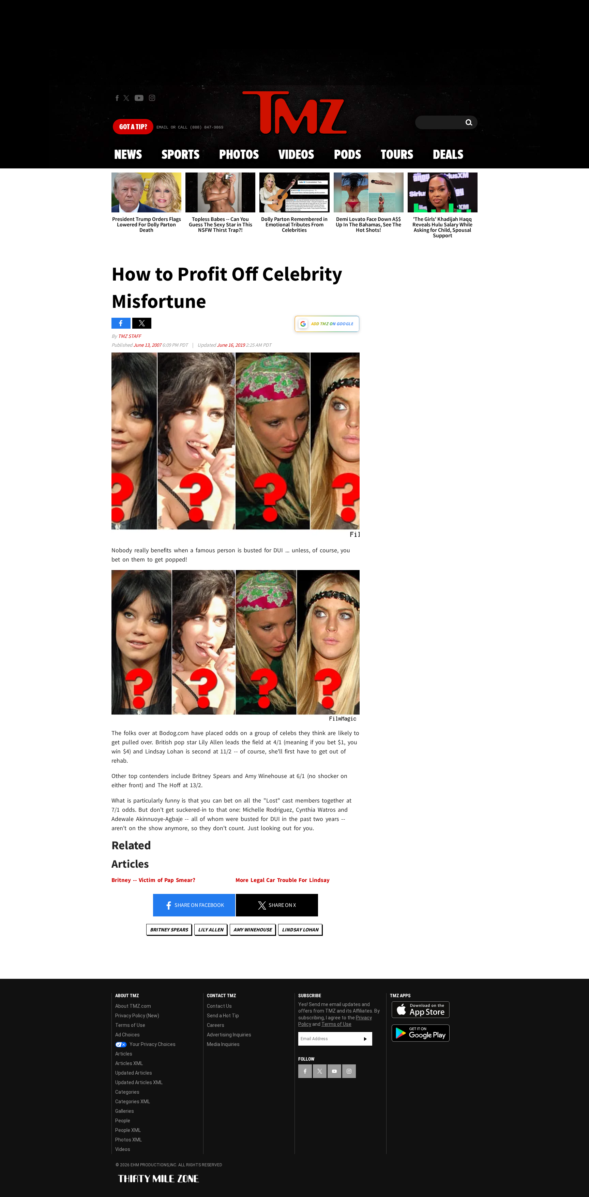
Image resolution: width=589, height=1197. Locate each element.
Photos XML (128, 1139)
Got (133, 127)
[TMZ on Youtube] (139, 97)
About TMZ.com (133, 1006)
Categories (127, 1092)
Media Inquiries (223, 1044)
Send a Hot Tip (223, 1015)
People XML (128, 1130)
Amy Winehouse (252, 929)
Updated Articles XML (139, 1082)
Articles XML (129, 1063)
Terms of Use (130, 1025)
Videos (296, 155)
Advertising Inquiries (229, 1034)
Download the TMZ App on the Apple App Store (421, 1009)
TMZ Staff (129, 336)
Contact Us (219, 1006)
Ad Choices (127, 1034)
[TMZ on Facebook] (117, 98)
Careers (215, 1025)
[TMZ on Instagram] (152, 98)
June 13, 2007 (147, 345)
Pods (347, 155)
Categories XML (132, 1101)
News (128, 155)
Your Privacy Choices (152, 1044)
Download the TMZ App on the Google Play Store (421, 1033)
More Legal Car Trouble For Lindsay (283, 880)
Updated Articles (133, 1073)
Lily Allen (210, 929)
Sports (180, 155)
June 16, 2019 (231, 345)
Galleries (124, 1111)
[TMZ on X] (127, 98)
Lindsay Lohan (300, 929)
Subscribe (365, 1039)
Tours (397, 155)
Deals (448, 155)
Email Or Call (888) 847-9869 (189, 127)
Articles (123, 1054)
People (122, 1120)
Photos (239, 155)
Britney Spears (169, 929)
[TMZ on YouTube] (334, 1071)
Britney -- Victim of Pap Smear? (153, 880)
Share (198, 904)
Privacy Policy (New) (137, 1015)
